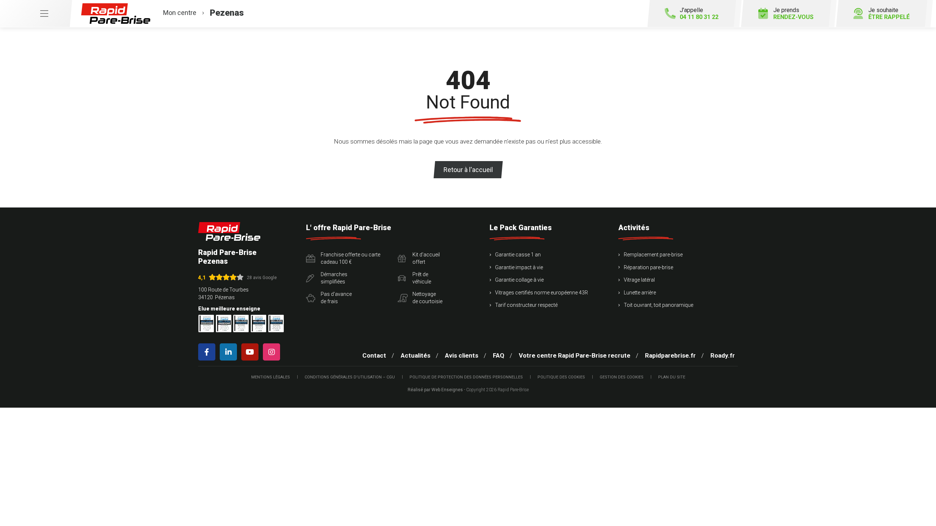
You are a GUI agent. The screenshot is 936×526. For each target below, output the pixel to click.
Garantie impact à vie (519, 267)
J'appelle (699, 13)
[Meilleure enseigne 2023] (276, 323)
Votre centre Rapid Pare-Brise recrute (574, 355)
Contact (374, 355)
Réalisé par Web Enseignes (435, 389)
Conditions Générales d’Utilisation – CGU (350, 377)
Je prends (793, 13)
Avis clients (461, 355)
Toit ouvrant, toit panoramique (658, 305)
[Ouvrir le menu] (36, 13)
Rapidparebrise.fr (670, 355)
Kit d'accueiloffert (426, 258)
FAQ (498, 355)
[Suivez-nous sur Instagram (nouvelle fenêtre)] (273, 352)
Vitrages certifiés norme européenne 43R (541, 293)
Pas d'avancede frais (336, 297)
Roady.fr (722, 355)
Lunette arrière (640, 293)
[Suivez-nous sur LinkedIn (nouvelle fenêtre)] (230, 352)
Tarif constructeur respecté (526, 305)
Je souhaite (889, 13)
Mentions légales (270, 377)
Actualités (415, 355)
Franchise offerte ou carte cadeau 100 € (350, 258)
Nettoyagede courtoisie (427, 297)
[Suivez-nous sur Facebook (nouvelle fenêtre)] (208, 352)
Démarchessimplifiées (334, 278)
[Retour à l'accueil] (229, 231)
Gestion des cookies (622, 377)
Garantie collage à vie (519, 280)
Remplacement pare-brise (653, 255)
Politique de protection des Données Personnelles (466, 377)
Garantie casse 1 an (518, 255)
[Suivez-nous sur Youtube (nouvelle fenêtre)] (251, 352)
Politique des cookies (561, 377)
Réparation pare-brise (648, 267)
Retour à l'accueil (468, 170)
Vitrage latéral (639, 280)
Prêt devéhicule (421, 278)
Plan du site (671, 377)
